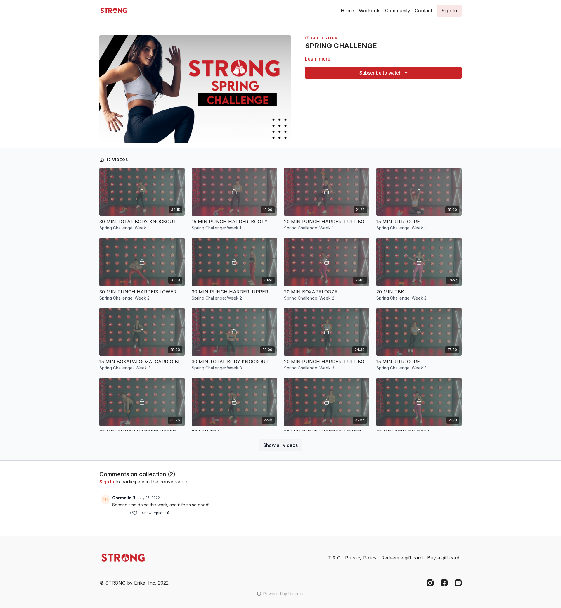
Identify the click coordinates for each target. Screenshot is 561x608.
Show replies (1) (155, 513)
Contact (423, 10)
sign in (106, 482)
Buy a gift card (443, 558)
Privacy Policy (361, 558)
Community (397, 10)
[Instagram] (430, 582)
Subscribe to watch (380, 73)
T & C (334, 558)
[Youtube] (458, 582)
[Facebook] (444, 582)
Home (347, 10)
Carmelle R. (124, 497)
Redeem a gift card (402, 558)
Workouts (369, 10)
